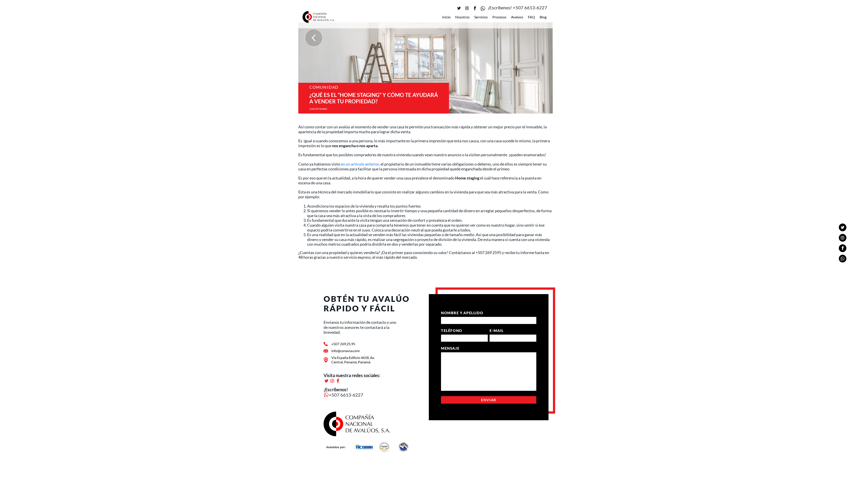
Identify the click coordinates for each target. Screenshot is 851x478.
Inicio (446, 17)
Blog (543, 17)
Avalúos (517, 17)
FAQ (531, 17)
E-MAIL (497, 330)
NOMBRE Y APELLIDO (462, 313)
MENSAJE (450, 348)
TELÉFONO (451, 330)
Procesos (499, 17)
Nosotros (462, 17)
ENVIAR (488, 400)
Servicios (481, 17)
